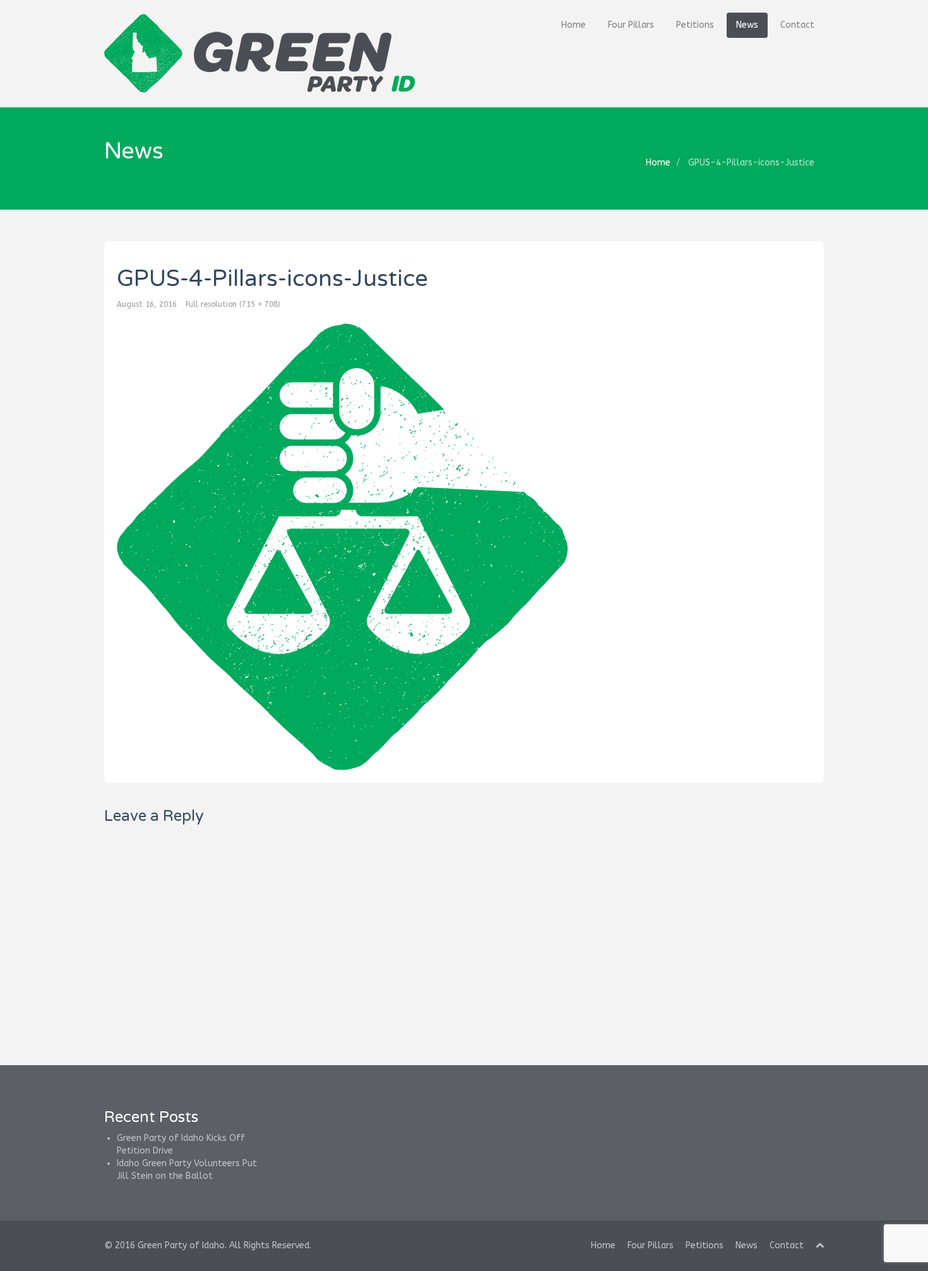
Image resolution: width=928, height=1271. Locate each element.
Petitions (695, 25)
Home (573, 25)
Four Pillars (631, 25)
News (747, 25)
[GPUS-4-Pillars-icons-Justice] (464, 546)
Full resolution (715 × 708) (233, 304)
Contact (797, 25)
